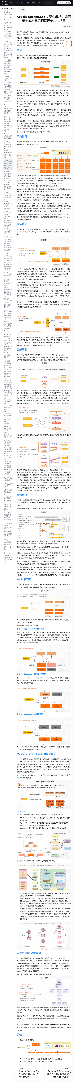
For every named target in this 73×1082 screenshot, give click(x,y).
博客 (22, 3)
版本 (33, 3)
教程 (28, 3)
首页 (11, 3)
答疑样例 (12, 8)
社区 (17, 3)
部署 (39, 3)
